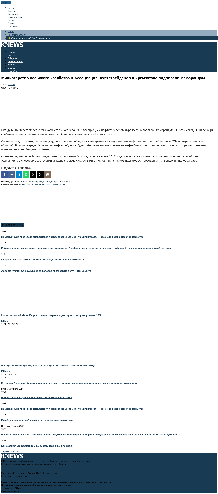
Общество (13, 13)
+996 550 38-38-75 (37, 476)
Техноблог (12, 26)
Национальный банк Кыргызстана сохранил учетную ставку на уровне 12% (51, 315)
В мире (11, 23)
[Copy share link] (47, 174)
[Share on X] (33, 174)
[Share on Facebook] (4, 174)
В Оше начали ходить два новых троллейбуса (42, 184)
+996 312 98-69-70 (10, 470)
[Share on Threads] (40, 174)
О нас (11, 31)
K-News (11, 84)
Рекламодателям (17, 34)
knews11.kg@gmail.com (46, 470)
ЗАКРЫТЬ (6, 2)
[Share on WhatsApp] (26, 174)
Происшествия (15, 16)
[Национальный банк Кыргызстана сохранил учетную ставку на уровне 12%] (29, 309)
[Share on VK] (11, 174)
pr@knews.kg (53, 476)
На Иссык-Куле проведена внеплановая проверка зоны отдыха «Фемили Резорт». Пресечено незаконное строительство (72, 236)
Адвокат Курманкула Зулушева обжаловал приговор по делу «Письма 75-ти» (46, 271)
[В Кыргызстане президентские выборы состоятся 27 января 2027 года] (29, 359)
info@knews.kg (27, 470)
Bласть (11, 10)
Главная (11, 7)
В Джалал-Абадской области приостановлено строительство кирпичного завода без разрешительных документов (69, 383)
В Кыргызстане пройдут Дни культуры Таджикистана (46, 181)
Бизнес (11, 19)
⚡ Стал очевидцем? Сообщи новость (29, 38)
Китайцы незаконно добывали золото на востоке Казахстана (37, 420)
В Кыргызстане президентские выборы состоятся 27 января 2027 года (48, 365)
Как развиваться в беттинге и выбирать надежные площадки (37, 446)
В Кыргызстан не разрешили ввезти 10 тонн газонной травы (36, 397)
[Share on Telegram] (19, 174)
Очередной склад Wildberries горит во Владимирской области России (42, 259)
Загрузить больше (10, 451)
